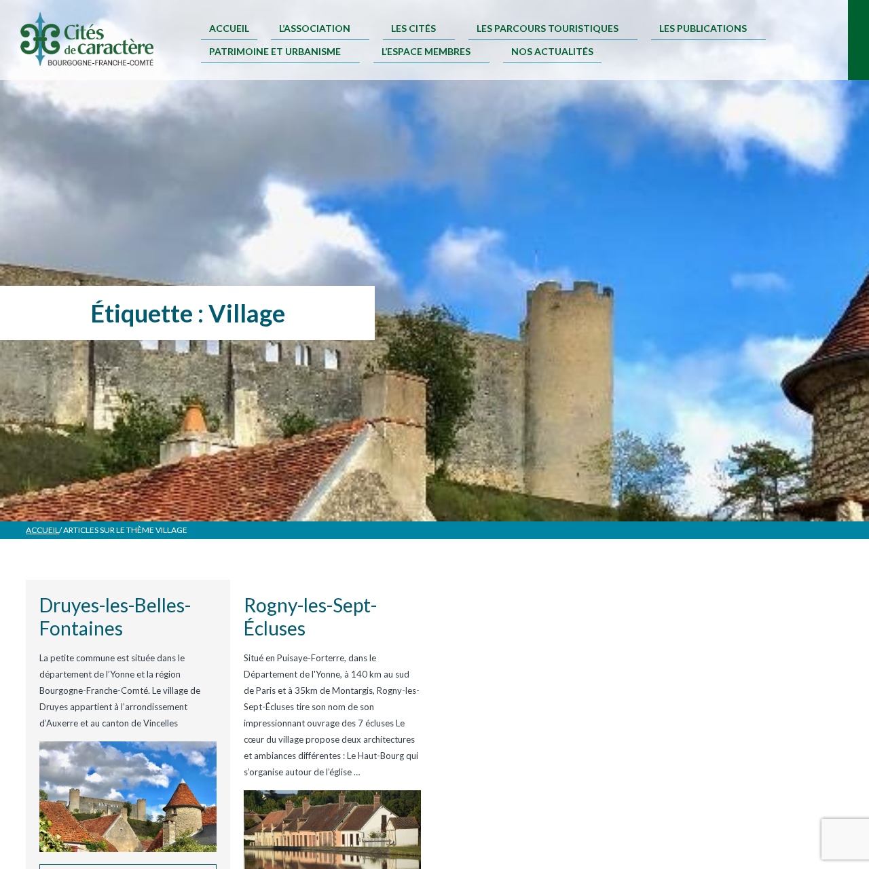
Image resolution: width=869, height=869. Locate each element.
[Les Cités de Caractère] (87, 40)
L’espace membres (426, 51)
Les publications (703, 28)
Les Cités (413, 28)
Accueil (229, 28)
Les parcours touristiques (547, 28)
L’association (314, 28)
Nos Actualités (552, 51)
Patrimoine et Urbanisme (275, 51)
